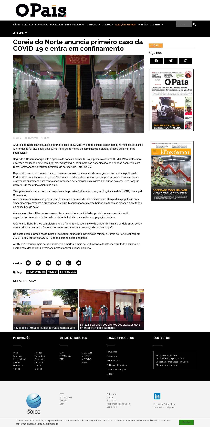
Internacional (74, 24)
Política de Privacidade (118, 364)
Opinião (142, 24)
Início (16, 24)
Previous (17, 309)
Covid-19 (53, 272)
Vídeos (110, 373)
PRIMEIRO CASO (68, 272)
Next (73, 309)
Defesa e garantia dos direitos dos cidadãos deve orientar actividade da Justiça (110, 326)
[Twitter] (171, 61)
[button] (28, 263)
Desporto (93, 24)
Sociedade (56, 24)
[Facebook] (156, 61)
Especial (18, 33)
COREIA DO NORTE (36, 272)
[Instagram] (185, 61)
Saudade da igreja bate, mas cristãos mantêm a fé (44, 328)
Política (27, 24)
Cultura (107, 24)
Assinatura (112, 356)
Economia (41, 24)
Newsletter (112, 351)
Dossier (155, 24)
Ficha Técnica (113, 360)
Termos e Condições (117, 369)
